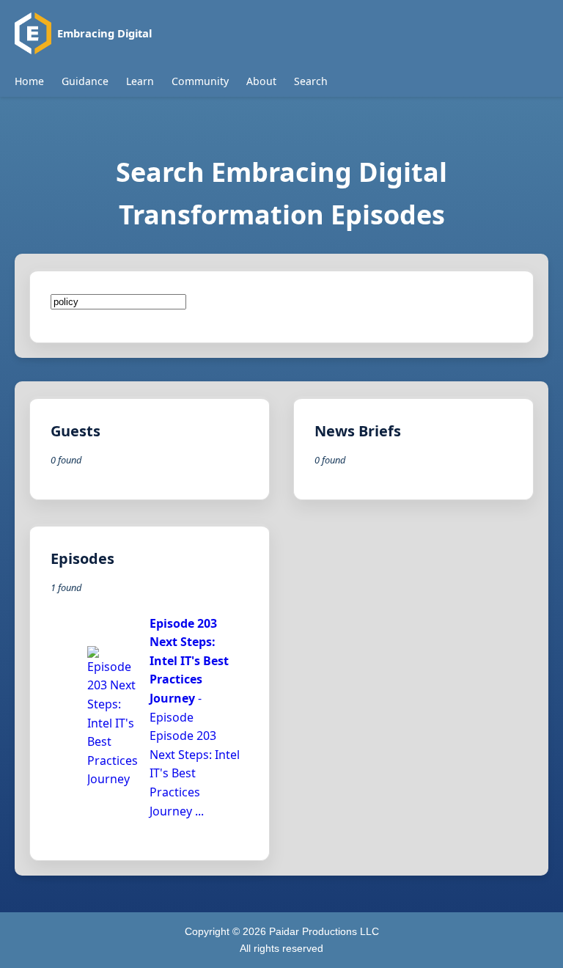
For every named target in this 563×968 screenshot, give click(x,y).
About (261, 81)
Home (29, 81)
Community (200, 81)
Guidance (85, 81)
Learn (140, 81)
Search (311, 81)
